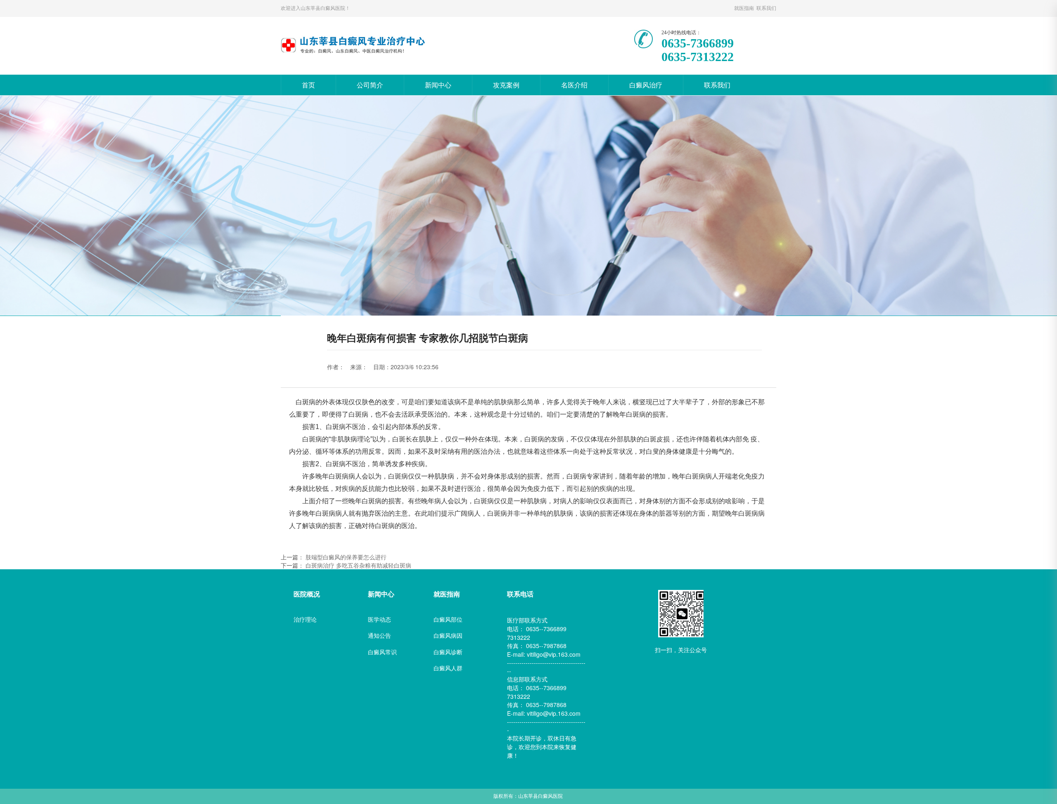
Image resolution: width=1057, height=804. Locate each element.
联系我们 (717, 85)
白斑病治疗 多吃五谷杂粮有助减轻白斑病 (358, 565)
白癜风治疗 (645, 85)
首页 (308, 85)
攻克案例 (506, 85)
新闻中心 (438, 85)
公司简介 (370, 85)
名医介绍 (574, 85)
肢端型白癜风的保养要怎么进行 (346, 557)
